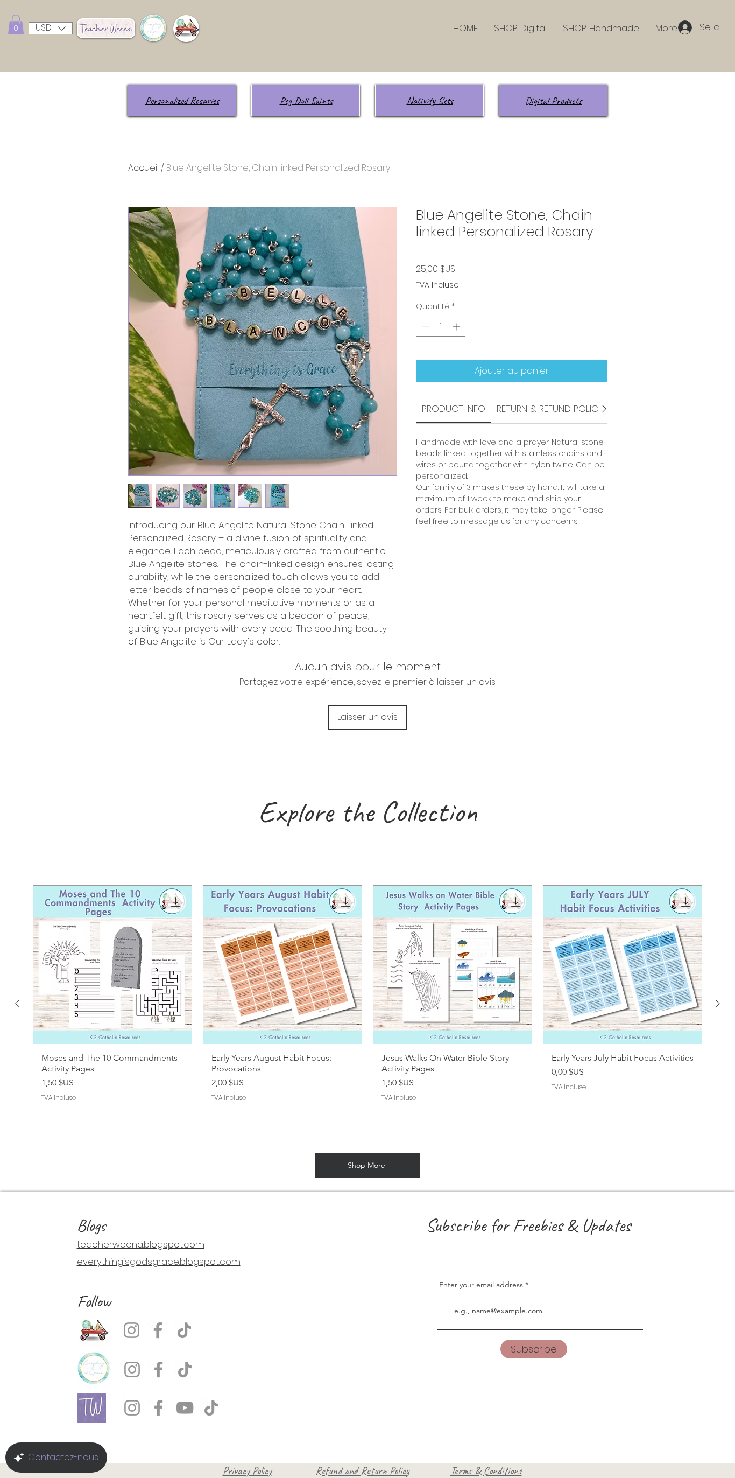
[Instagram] (131, 1330)
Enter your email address (481, 1284)
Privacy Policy (247, 1470)
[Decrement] (424, 326)
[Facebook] (157, 1330)
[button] (16, 24)
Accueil (143, 168)
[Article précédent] (17, 1003)
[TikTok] (184, 1330)
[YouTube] (184, 1407)
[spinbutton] (440, 326)
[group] (367, 1004)
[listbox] (51, 28)
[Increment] (457, 326)
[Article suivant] (717, 1003)
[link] (453, 408)
